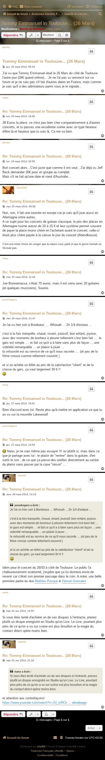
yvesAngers (9, 299)
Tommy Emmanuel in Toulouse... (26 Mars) (48, 23)
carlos (57, 28)
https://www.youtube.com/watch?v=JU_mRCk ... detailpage (44, 702)
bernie (6, 47)
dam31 (22, 475)
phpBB (41, 746)
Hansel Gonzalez (74, 581)
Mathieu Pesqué (46, 581)
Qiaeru (70, 750)
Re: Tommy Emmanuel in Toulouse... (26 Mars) (41, 111)
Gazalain (22, 187)
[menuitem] (13, 7)
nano (5, 97)
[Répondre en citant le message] (91, 51)
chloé (49, 28)
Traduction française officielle (47, 750)
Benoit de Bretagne (32, 28)
